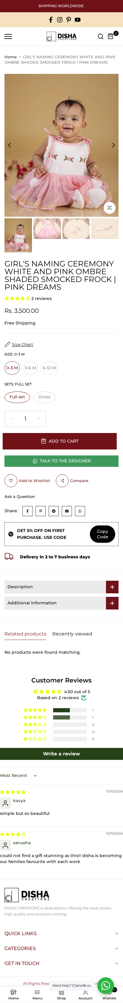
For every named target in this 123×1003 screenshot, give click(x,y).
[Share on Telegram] (54, 511)
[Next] (110, 145)
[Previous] (13, 145)
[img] (13, 792)
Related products (25, 634)
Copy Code (102, 534)
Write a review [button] (61, 754)
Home (10, 56)
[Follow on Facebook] (51, 20)
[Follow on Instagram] (60, 20)
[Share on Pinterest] (41, 511)
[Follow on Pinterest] (69, 20)
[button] (17, 298)
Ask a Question (19, 496)
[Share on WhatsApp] (80, 511)
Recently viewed (72, 634)
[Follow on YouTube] (78, 20)
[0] (110, 36)
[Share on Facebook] (27, 511)
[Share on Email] (67, 511)
